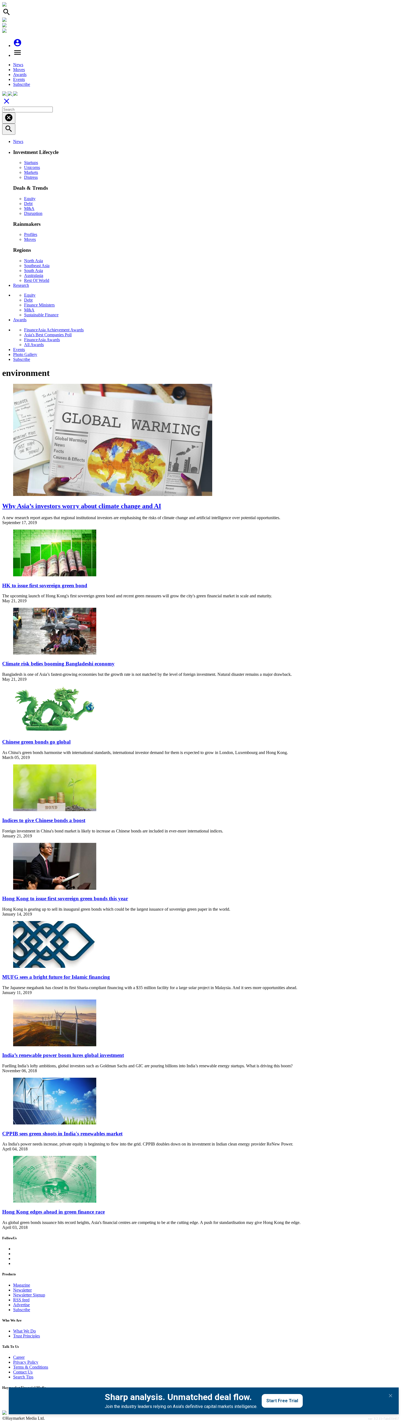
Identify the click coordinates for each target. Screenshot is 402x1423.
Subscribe (21, 84)
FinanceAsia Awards (42, 339)
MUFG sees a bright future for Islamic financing (56, 977)
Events (19, 79)
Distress (31, 177)
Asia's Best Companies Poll (48, 334)
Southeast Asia (36, 265)
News (18, 64)
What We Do (24, 1331)
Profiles (30, 234)
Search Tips (23, 1377)
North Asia (33, 260)
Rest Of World (36, 280)
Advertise (21, 1304)
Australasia (33, 275)
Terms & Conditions (30, 1367)
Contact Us (23, 1372)
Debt (28, 203)
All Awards (34, 344)
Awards (20, 74)
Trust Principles (26, 1336)
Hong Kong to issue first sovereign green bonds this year (65, 898)
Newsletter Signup (29, 1295)
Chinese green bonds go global (36, 742)
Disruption (33, 213)
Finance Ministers (39, 305)
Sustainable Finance (41, 314)
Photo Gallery (25, 354)
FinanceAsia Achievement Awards (54, 330)
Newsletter (22, 1290)
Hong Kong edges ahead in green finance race (53, 1212)
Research (21, 285)
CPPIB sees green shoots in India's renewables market (62, 1133)
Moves (19, 69)
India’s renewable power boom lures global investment (63, 1055)
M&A (29, 208)
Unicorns (32, 167)
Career (19, 1357)
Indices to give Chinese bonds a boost (43, 820)
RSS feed (21, 1300)
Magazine (21, 1285)
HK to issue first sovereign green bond (44, 585)
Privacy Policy (25, 1362)
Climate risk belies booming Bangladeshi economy (58, 664)
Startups (31, 162)
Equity (30, 198)
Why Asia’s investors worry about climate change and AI (81, 506)
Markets (31, 172)
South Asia (33, 270)
